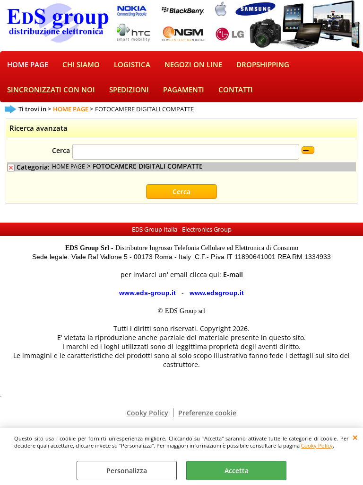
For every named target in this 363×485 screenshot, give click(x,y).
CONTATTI (235, 90)
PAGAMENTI (183, 90)
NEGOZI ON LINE (193, 65)
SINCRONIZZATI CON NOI (51, 90)
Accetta (237, 470)
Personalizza (126, 470)
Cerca (61, 150)
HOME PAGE (27, 65)
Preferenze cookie (207, 412)
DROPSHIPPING (262, 65)
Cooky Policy (317, 445)
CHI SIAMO (81, 65)
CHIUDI (355, 437)
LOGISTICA (132, 65)
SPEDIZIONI (129, 90)
